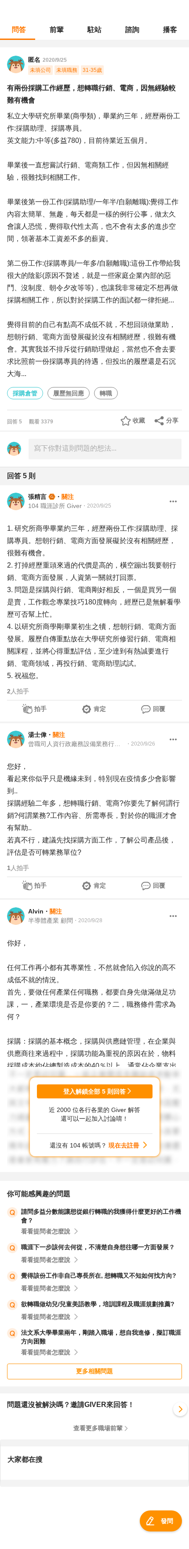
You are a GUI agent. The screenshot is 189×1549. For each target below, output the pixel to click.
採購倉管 (25, 393)
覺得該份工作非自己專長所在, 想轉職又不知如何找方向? (98, 1275)
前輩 (57, 29)
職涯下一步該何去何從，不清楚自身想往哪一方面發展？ (98, 1247)
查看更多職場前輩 (98, 1428)
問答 (19, 29)
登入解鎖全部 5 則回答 (94, 1091)
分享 (172, 420)
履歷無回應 (68, 393)
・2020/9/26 (140, 744)
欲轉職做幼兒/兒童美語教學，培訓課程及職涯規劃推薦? (97, 1303)
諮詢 (132, 29)
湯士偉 (37, 734)
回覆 (159, 708)
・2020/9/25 (96, 506)
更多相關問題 (94, 1371)
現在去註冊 (124, 1145)
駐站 (94, 29)
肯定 (100, 708)
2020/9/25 (55, 60)
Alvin (36, 911)
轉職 (106, 393)
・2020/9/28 (87, 920)
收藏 (139, 420)
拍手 (40, 708)
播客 (170, 29)
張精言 (37, 496)
